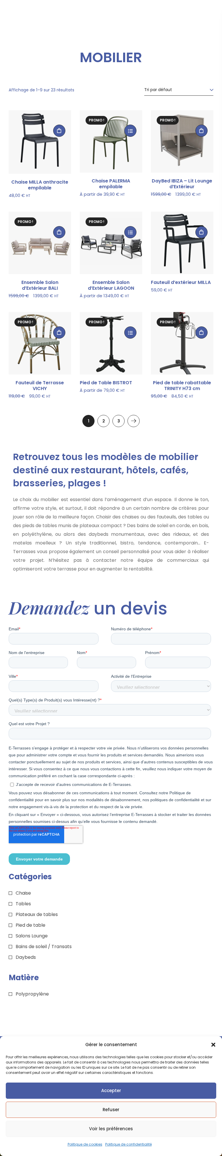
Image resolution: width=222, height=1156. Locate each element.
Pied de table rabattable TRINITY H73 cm (182, 386)
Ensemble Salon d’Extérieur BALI (39, 285)
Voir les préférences (111, 1129)
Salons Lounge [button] (32, 935)
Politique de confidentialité (128, 1144)
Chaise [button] (23, 893)
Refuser (111, 1110)
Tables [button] (23, 903)
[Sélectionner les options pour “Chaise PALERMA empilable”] (130, 131)
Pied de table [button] (30, 925)
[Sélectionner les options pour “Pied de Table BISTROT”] (130, 332)
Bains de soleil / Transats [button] (44, 946)
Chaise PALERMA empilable (111, 184)
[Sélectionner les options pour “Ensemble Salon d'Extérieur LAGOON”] (130, 232)
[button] (213, 1045)
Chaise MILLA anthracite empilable (39, 185)
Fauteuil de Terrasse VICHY (40, 386)
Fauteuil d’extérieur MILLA (181, 282)
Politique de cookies (85, 1144)
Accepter (111, 1090)
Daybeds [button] (26, 957)
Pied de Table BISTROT (106, 383)
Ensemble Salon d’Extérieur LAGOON (111, 285)
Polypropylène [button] (32, 994)
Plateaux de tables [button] (37, 914)
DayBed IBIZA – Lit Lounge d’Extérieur (182, 184)
